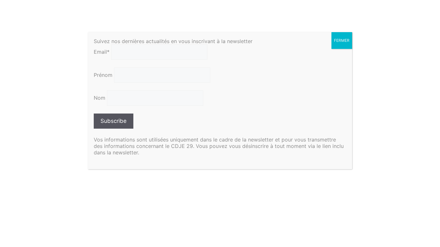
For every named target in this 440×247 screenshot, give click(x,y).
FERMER (341, 40)
